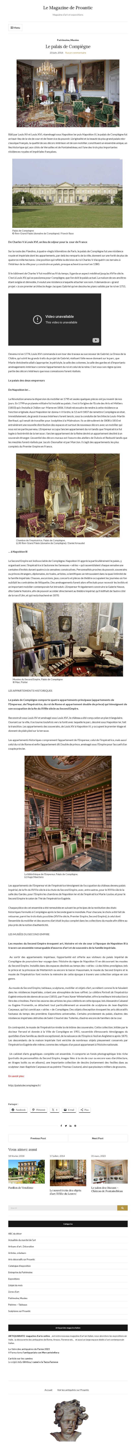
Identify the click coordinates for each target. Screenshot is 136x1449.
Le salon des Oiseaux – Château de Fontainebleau (107, 1189)
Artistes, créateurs (17, 1253)
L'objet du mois (15, 1285)
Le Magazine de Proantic (68, 7)
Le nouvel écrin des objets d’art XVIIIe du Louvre (65, 1192)
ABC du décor (15, 1233)
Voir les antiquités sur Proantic (73, 1390)
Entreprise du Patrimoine (20, 1272)
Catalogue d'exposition (19, 1266)
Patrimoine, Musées (68, 40)
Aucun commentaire (75, 52)
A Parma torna (33, 1352)
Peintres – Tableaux (17, 1304)
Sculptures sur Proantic (19, 1311)
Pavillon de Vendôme (20, 1187)
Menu (16, 27)
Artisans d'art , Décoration (21, 1246)
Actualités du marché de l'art (22, 1240)
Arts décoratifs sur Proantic (21, 1259)
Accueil (48, 1390)
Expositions (14, 1279)
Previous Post (38, 1138)
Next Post (97, 1138)
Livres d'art (13, 1291)
